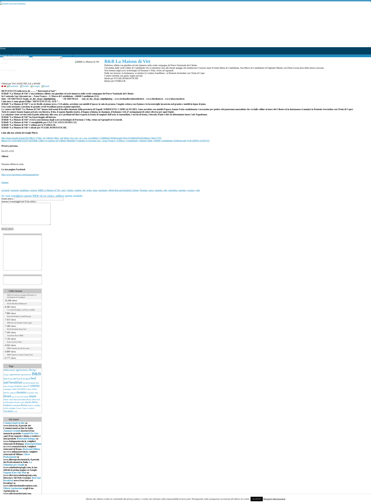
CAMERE (34, 385)
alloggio (6, 375)
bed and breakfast (19, 380)
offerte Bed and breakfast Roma (20, 400)
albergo (32, 370)
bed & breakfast (23, 379)
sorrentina (172, 190)
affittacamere (9, 370)
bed (15, 378)
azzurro (33, 190)
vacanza (31, 408)
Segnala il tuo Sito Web (14, 472)
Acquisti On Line (29, 433)
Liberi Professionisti (16, 455)
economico (30, 393)
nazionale (102, 190)
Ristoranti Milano (31, 449)
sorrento (182, 190)
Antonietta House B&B (15, 336)
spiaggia (12, 408)
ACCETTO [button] (256, 499)
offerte (6, 400)
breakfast (18, 386)
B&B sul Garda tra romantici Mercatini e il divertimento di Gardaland (21, 296)
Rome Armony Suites (14, 342)
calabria (25, 386)
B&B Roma (8, 379)
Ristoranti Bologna (26, 438)
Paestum (143, 190)
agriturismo (22, 369)
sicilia (5, 408)
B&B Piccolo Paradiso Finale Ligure (19, 323)
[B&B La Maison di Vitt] (2, 86)
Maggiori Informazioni (274, 499)
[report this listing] (5, 86)
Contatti (3, 63)
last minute (25, 397)
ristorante (16, 405)
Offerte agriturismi (8, 70)
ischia (89, 190)
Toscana (18, 408)
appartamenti (15, 374)
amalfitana (24, 190)
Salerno (4, 182)
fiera (36, 393)
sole (165, 190)
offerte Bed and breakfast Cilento (123, 190)
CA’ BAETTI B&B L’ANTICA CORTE (21, 310)
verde (15, 411)
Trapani (24, 408)
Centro (28, 389)
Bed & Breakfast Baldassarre (17, 304)
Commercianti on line (14, 423)
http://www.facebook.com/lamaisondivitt (20, 174)
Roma (24, 405)
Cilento (70, 190)
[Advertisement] (87, 27)
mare (95, 190)
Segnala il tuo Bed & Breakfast (14, 55)
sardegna (37, 405)
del (83, 190)
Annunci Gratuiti (12, 431)
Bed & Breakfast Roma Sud (16, 329)
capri (63, 190)
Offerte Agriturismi (12, 488)
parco (151, 190)
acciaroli (5, 190)
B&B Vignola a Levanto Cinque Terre (20, 355)
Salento (31, 405)
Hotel (7, 396)
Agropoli (14, 190)
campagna (7, 389)
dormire (22, 392)
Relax (35, 402)
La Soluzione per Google (17, 463)
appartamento (26, 375)
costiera (77, 190)
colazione (13, 393)
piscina (28, 402)
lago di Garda (16, 397)
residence (7, 405)
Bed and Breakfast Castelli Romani (19, 316)
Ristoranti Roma (33, 444)
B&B (36, 373)
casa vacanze (19, 389)
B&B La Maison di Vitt (49, 190)
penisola (158, 190)
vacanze (190, 190)
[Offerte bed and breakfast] (13, 3)
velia (197, 190)
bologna (11, 386)
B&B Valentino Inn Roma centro (18, 348)
